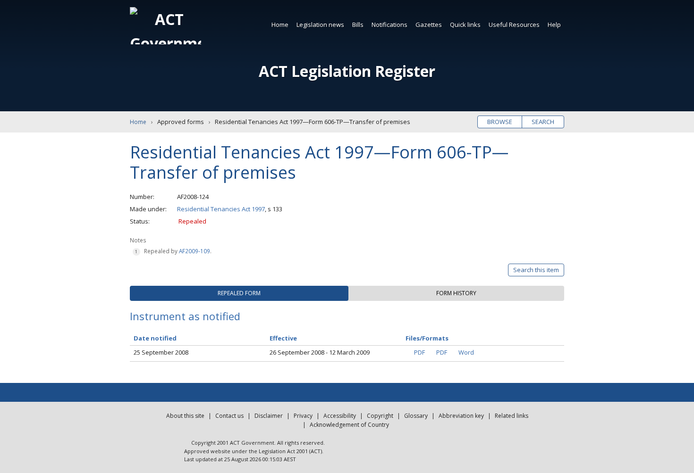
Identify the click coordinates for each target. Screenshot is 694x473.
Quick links (465, 24)
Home (279, 24)
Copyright (380, 416)
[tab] (239, 293)
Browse (499, 121)
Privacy (303, 416)
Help (554, 24)
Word (466, 352)
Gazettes (428, 24)
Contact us (229, 416)
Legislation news (320, 24)
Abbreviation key (461, 416)
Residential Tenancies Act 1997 (221, 209)
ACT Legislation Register (347, 71)
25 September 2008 (161, 352)
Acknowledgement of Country (349, 425)
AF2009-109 (194, 251)
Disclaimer (268, 416)
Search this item (536, 270)
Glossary (416, 416)
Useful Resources (514, 24)
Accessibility (339, 416)
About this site (185, 416)
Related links (511, 416)
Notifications (389, 24)
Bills (358, 24)
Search (543, 121)
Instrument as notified (185, 316)
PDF (419, 352)
